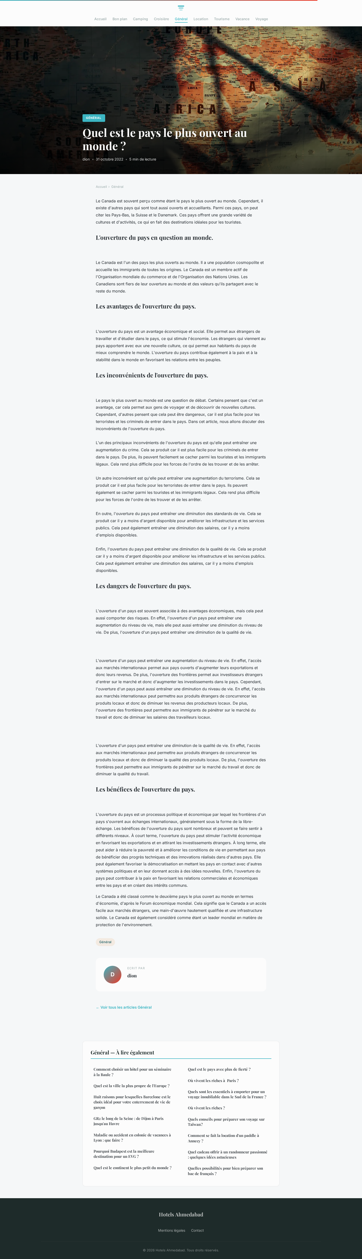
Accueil (100, 19)
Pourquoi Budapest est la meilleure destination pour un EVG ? (124, 1154)
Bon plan (120, 19)
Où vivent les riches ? (206, 1107)
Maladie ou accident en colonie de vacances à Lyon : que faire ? (132, 1137)
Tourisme (222, 19)
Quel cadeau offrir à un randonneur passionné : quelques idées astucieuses (227, 1154)
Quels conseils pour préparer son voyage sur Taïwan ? (226, 1122)
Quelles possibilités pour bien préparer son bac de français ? (225, 1171)
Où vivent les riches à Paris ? (213, 1080)
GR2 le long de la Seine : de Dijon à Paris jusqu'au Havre (129, 1121)
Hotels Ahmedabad (181, 1214)
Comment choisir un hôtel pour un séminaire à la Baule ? (132, 1072)
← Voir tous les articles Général (124, 1007)
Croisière (161, 19)
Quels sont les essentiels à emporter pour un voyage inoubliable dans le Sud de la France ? (227, 1094)
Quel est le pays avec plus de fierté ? (219, 1069)
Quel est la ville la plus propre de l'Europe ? (131, 1085)
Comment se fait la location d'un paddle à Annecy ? (223, 1138)
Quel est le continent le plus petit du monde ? (132, 1167)
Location (201, 19)
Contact (197, 1230)
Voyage (261, 19)
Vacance (242, 19)
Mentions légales (171, 1230)
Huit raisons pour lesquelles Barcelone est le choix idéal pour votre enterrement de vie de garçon (132, 1102)
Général (181, 19)
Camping (140, 19)
